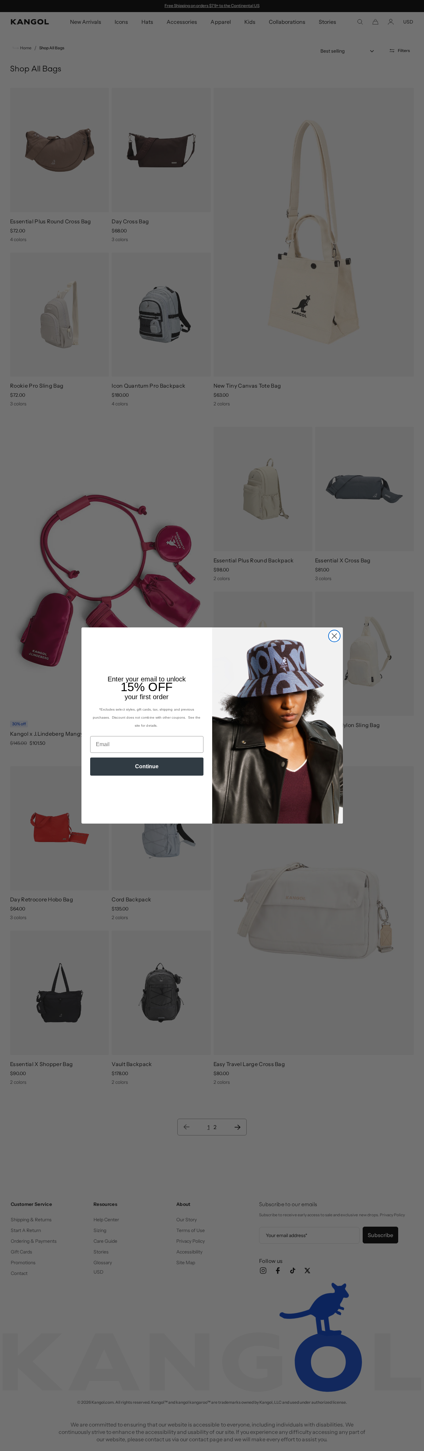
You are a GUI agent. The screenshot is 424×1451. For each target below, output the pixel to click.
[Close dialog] (334, 636)
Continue (147, 766)
